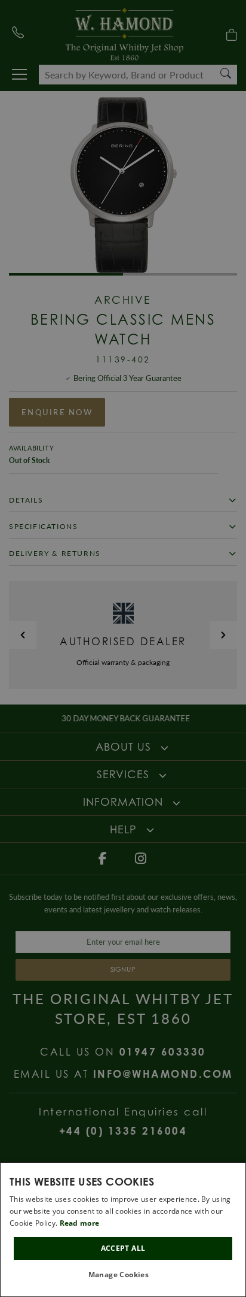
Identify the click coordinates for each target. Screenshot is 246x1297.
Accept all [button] (123, 1248)
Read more (80, 1223)
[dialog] (123, 1229)
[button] (123, 1275)
